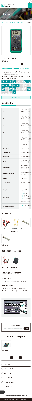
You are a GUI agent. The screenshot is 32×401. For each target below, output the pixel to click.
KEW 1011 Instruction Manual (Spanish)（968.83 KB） (14, 291)
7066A (22, 193)
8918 (22, 197)
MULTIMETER (12, 22)
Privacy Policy (10, 391)
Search (27, 328)
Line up (6, 22)
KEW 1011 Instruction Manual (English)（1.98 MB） (14, 288)
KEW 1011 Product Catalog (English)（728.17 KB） (13, 281)
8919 (22, 198)
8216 (22, 195)
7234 (22, 205)
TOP (2, 22)
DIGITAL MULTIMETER (21, 22)
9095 (22, 207)
